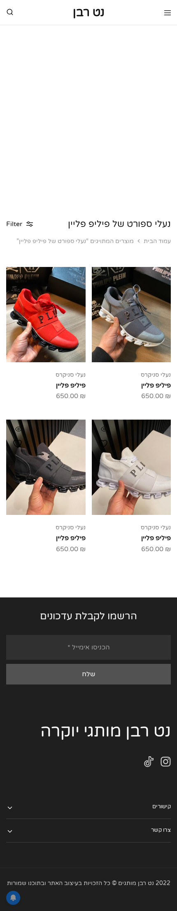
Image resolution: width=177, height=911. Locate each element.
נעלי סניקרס (156, 374)
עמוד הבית (157, 241)
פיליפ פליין (156, 385)
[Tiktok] (148, 763)
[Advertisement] (88, 118)
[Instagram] (165, 763)
